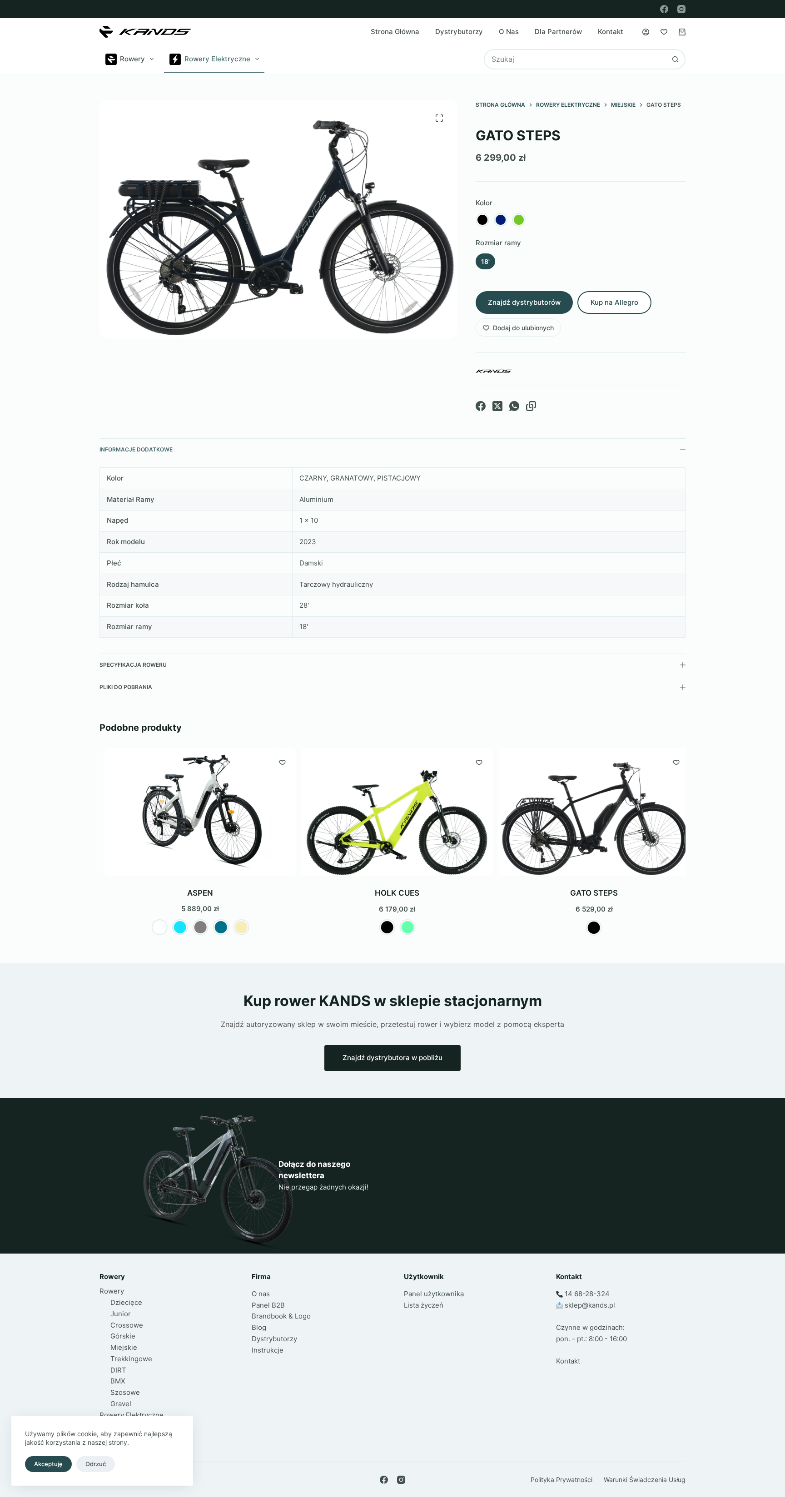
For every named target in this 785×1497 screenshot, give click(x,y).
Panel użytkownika (434, 1293)
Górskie (122, 1336)
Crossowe (126, 1325)
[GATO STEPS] (590, 812)
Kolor (484, 202)
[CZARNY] (482, 220)
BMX (117, 1381)
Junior (120, 1313)
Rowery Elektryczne (217, 59)
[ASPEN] (196, 812)
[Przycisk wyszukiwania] (675, 59)
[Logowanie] (645, 32)
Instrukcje (267, 1350)
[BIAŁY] (155, 927)
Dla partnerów (558, 31)
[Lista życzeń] (664, 32)
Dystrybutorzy (459, 31)
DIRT (118, 1370)
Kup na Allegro (614, 302)
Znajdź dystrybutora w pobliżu (392, 1057)
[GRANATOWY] (500, 220)
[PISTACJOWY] (519, 220)
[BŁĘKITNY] (176, 927)
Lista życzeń (423, 1305)
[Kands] (494, 371)
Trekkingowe (131, 1358)
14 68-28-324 (587, 1293)
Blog (259, 1327)
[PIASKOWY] (237, 927)
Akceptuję (48, 1463)
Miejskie (123, 1347)
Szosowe (125, 1392)
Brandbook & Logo (281, 1316)
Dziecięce (126, 1302)
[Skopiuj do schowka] (531, 406)
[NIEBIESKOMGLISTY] (216, 927)
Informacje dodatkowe (136, 449)
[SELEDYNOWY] (403, 928)
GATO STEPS (590, 893)
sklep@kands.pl (590, 1305)
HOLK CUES (393, 893)
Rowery (132, 59)
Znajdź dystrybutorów (524, 302)
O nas (509, 31)
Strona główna (395, 31)
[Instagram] (681, 9)
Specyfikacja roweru (133, 664)
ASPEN (196, 892)
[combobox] (575, 59)
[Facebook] (664, 9)
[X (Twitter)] (497, 406)
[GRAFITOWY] (196, 927)
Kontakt (610, 31)
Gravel (120, 1403)
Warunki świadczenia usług (645, 1479)
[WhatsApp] (514, 406)
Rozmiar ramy (498, 242)
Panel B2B (268, 1305)
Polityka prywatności (561, 1479)
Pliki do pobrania (125, 687)
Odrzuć (95, 1463)
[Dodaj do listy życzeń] (278, 762)
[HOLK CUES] (393, 812)
